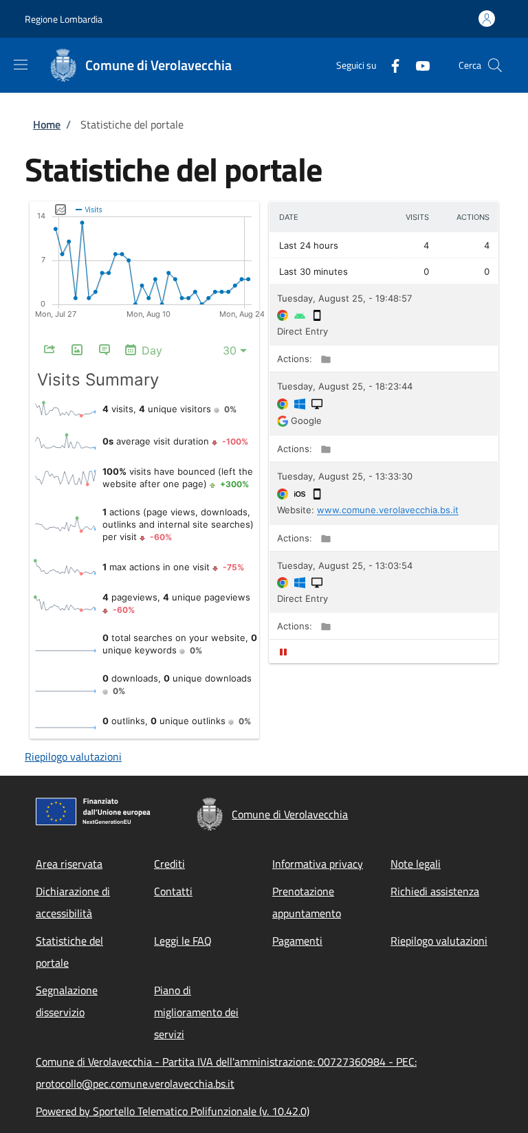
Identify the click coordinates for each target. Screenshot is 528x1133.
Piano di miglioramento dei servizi (196, 1012)
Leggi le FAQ (183, 940)
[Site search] (495, 65)
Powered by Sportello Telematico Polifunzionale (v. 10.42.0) (172, 1111)
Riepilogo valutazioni (73, 756)
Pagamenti (297, 940)
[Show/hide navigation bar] (20, 65)
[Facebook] (390, 65)
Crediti (169, 863)
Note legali (415, 863)
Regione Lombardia (63, 19)
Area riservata (69, 863)
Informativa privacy (317, 863)
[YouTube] (417, 65)
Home (46, 124)
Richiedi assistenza (434, 891)
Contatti (173, 891)
